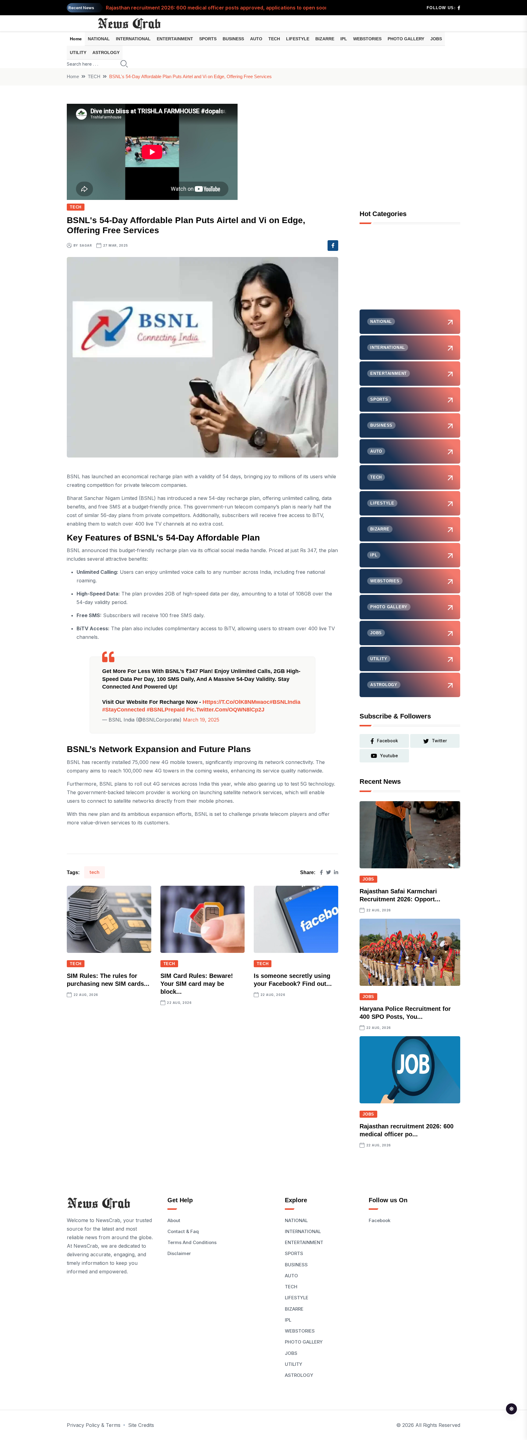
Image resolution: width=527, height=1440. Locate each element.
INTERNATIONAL (133, 38)
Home (76, 38)
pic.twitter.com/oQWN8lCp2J (225, 710)
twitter (439, 740)
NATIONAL (99, 38)
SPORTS (208, 38)
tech (94, 872)
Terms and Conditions (192, 1242)
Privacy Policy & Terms (93, 1425)
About (173, 1220)
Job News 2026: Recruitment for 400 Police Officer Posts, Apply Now (189, 8)
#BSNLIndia (285, 702)
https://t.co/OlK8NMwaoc (236, 702)
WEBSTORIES (367, 38)
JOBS (436, 38)
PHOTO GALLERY (406, 38)
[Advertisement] (410, 271)
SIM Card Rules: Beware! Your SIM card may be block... (196, 983)
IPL (343, 38)
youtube (389, 755)
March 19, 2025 (201, 720)
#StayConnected (123, 710)
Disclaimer (179, 1253)
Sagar (86, 245)
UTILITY (78, 52)
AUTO (256, 38)
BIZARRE (324, 38)
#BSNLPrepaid (166, 710)
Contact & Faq (183, 1231)
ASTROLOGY (106, 52)
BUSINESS (233, 38)
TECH (274, 38)
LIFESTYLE (297, 38)
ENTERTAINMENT (175, 38)
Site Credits (141, 1425)
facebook (387, 740)
